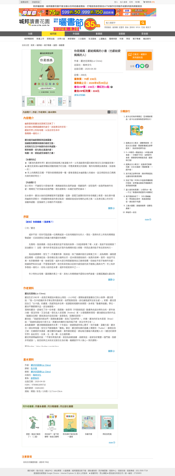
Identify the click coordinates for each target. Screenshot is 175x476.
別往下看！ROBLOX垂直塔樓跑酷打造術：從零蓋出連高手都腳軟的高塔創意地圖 (139, 183)
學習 (128, 39)
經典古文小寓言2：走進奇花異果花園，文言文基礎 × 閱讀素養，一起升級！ (139, 167)
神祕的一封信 (131, 212)
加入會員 (123, 2)
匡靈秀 (121, 27)
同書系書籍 (40, 406)
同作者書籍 (28, 406)
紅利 (131, 2)
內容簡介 (27, 112)
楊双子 (148, 27)
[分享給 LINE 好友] (142, 66)
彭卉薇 (34, 368)
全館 (30, 34)
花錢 (143, 27)
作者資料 (42, 112)
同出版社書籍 (66, 406)
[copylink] (147, 66)
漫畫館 (122, 34)
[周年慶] (87, 16)
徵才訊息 (39, 471)
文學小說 (61, 39)
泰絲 (127, 27)
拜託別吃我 (107, 434)
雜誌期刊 (147, 39)
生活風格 (92, 39)
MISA (138, 27)
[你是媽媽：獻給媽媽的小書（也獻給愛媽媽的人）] (31, 105)
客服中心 (112, 471)
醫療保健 (113, 39)
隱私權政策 (92, 471)
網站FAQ (48, 471)
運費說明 (24, 2)
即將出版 (51, 39)
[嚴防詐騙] (87, 8)
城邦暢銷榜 (29, 39)
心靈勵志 (103, 39)
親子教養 (136, 39)
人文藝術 (82, 39)
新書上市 (40, 39)
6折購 (137, 2)
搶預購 (115, 27)
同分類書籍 (53, 406)
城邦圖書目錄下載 (79, 471)
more (147, 219)
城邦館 (53, 34)
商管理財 (71, 39)
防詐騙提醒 (103, 471)
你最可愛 (88, 434)
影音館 (145, 34)
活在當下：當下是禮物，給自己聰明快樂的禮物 (52, 436)
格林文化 (87, 65)
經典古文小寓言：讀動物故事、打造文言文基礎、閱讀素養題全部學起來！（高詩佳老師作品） (139, 145)
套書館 (99, 34)
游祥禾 (132, 27)
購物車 (150, 2)
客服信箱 (121, 471)
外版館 (76, 34)
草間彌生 (107, 27)
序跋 (35, 112)
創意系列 (35, 378)
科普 (121, 39)
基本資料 (52, 112)
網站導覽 (57, 471)
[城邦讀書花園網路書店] (34, 31)
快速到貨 (36, 2)
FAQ (47, 462)
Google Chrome (53, 473)
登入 (116, 2)
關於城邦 (31, 471)
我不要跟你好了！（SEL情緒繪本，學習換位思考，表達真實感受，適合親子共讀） (138, 199)
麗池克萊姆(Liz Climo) (91, 61)
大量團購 (66, 471)
